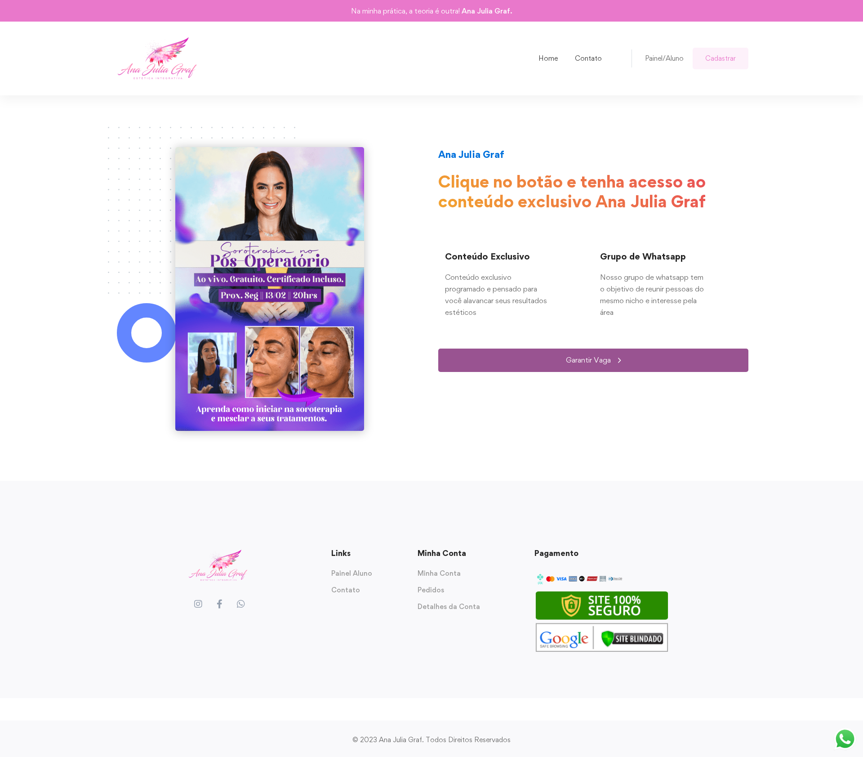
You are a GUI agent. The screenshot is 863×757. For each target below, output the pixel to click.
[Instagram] (198, 604)
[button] (593, 360)
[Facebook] (219, 604)
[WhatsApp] (241, 604)
